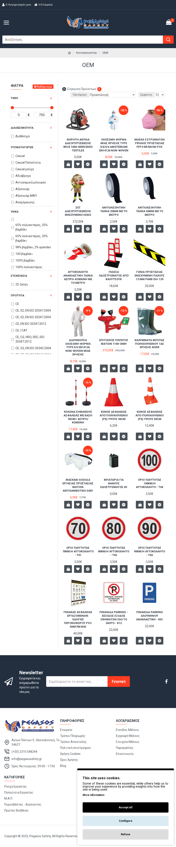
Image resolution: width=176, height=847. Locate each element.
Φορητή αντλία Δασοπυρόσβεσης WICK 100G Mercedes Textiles (78, 145)
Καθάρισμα (44, 86)
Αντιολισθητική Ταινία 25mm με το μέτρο (113, 211)
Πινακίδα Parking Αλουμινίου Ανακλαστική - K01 (149, 615)
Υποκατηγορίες (22, 147)
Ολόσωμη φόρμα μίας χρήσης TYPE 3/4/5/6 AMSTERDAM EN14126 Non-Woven (113, 145)
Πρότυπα (17, 295)
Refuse (125, 834)
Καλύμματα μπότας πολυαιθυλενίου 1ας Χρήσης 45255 (149, 344)
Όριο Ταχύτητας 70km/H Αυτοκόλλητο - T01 (78, 551)
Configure (125, 820)
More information (93, 795)
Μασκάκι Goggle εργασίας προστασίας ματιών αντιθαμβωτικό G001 (77, 485)
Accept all (125, 807)
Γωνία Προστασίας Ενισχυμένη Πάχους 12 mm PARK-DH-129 (149, 275)
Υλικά (14, 211)
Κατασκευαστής (86, 52)
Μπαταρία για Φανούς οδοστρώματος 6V (113, 483)
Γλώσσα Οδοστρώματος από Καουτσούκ (114, 275)
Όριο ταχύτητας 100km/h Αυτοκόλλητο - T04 (149, 483)
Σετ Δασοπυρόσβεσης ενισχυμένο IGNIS (78, 211)
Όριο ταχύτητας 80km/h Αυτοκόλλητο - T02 (113, 551)
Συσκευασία (19, 275)
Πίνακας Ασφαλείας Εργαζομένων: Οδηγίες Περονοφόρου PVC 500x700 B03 (78, 619)
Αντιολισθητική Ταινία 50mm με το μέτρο (149, 211)
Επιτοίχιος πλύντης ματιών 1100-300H (113, 342)
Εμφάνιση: (146, 94)
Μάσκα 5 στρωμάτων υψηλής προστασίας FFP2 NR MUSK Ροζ (149, 143)
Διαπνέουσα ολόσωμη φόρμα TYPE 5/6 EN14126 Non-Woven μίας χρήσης (78, 347)
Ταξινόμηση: (80, 94)
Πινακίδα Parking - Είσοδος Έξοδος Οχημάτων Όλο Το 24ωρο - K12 (113, 617)
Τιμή (14, 98)
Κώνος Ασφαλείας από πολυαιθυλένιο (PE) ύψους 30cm (114, 415)
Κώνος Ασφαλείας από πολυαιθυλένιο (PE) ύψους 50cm (149, 415)
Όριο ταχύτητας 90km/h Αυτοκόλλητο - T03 (149, 551)
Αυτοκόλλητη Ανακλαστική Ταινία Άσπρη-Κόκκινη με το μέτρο (78, 277)
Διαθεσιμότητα (22, 127)
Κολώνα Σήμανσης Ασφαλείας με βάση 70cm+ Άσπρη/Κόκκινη (78, 417)
